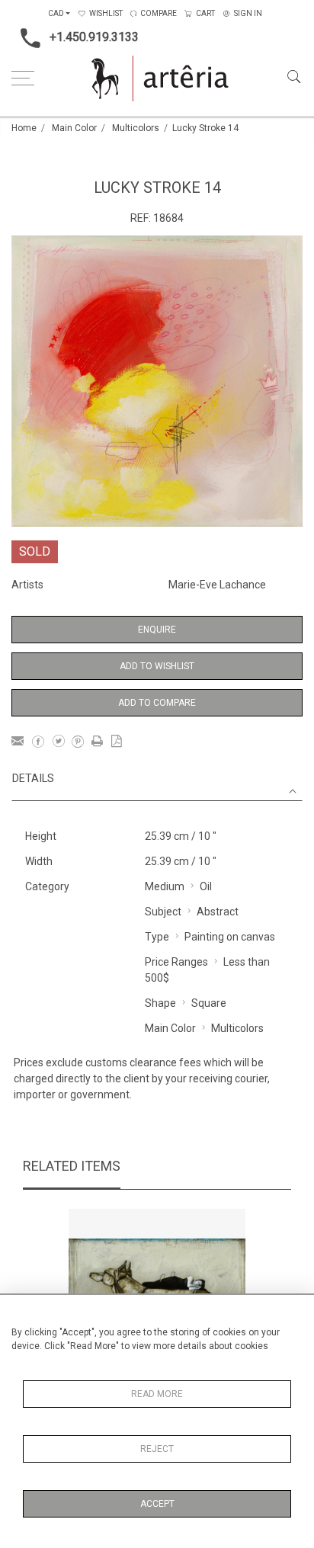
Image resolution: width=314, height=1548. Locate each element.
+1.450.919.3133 (94, 37)
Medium (164, 886)
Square (208, 1003)
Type (157, 937)
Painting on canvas (229, 937)
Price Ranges (176, 962)
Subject (163, 911)
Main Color (74, 128)
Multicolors (135, 128)
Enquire (157, 629)
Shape (160, 1003)
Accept (157, 1503)
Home (24, 128)
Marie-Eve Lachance (217, 584)
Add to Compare (157, 702)
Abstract (218, 911)
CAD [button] (56, 13)
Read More (157, 1394)
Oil (206, 886)
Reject (157, 1449)
